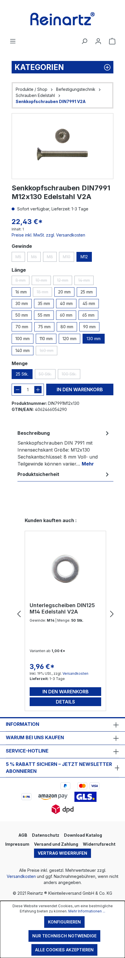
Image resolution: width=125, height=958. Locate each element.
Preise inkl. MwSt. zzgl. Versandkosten (48, 234)
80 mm (66, 326)
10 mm (43, 281)
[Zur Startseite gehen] (62, 19)
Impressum (17, 844)
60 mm (66, 315)
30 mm (21, 303)
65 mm (88, 315)
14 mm (86, 281)
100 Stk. (71, 375)
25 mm (87, 291)
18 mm (44, 293)
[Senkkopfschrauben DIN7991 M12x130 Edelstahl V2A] (62, 146)
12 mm (64, 281)
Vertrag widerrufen (62, 853)
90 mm (89, 326)
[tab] (63, 448)
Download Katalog (83, 835)
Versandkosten (75, 673)
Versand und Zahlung (56, 844)
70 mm (21, 326)
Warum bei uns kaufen (35, 737)
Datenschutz (45, 835)
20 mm (64, 291)
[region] (62, 146)
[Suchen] (84, 41)
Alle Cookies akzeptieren (64, 949)
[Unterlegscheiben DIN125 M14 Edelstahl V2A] (65, 569)
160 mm (48, 351)
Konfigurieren (64, 921)
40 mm (66, 303)
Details (65, 702)
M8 (52, 258)
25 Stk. (22, 373)
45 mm (89, 303)
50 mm (21, 315)
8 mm (22, 281)
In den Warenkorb (80, 389)
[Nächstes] (112, 614)
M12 (84, 256)
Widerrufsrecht (99, 844)
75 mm (44, 326)
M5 (20, 258)
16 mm (21, 291)
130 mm (94, 338)
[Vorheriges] (19, 614)
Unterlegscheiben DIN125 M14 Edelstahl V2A (62, 608)
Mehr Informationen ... (86, 911)
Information (22, 724)
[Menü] (13, 41)
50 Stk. (47, 375)
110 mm (46, 338)
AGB (22, 835)
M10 (68, 258)
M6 (36, 258)
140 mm (22, 350)
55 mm (44, 315)
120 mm (69, 338)
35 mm (44, 303)
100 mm (22, 338)
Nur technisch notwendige (64, 935)
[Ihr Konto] (98, 41)
